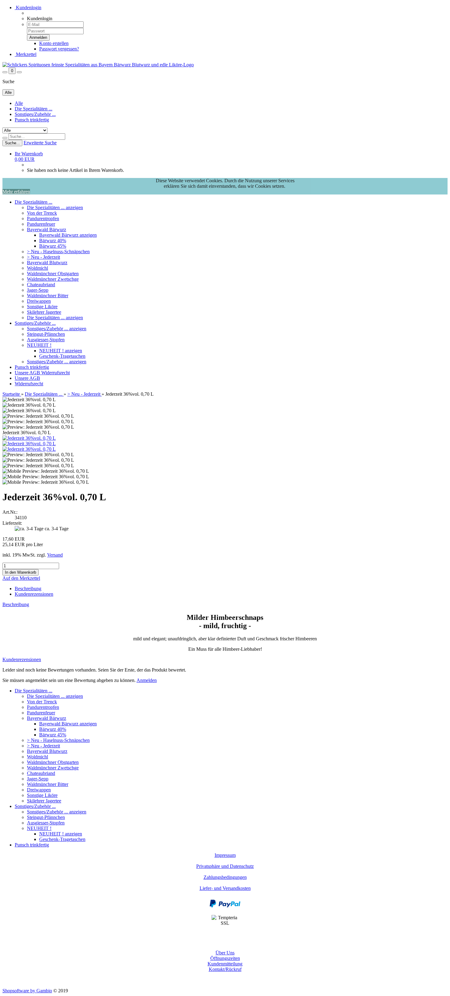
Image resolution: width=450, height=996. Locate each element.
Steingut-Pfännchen (46, 334)
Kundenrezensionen (34, 594)
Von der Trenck (42, 213)
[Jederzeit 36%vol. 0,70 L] (29, 438)
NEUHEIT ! (39, 345)
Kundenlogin (28, 7)
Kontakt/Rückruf (225, 969)
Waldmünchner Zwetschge (53, 279)
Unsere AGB (28, 372)
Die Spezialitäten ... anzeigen (55, 207)
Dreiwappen (39, 301)
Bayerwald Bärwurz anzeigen (68, 235)
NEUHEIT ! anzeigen (60, 350)
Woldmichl (37, 268)
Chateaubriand (41, 284)
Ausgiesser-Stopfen (46, 339)
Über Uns (225, 952)
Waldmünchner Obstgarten (53, 273)
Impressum (225, 855)
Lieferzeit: (12, 523)
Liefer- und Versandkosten (225, 888)
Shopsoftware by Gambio (27, 990)
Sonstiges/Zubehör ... (35, 114)
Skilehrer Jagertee (44, 312)
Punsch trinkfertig (32, 119)
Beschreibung (28, 588)
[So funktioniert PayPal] (225, 906)
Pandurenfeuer (41, 224)
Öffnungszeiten (225, 958)
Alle (19, 103)
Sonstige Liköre (42, 306)
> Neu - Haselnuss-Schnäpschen (58, 251)
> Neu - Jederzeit (43, 257)
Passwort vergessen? (59, 48)
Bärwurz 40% (52, 240)
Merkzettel (25, 54)
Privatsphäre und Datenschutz (225, 866)
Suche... (12, 143)
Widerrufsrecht (55, 372)
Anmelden (147, 680)
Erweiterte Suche (40, 142)
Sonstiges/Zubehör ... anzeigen (56, 328)
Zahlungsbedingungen (225, 877)
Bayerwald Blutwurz (47, 262)
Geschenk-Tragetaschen (62, 356)
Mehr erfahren (16, 191)
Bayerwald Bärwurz (46, 229)
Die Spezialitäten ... (33, 108)
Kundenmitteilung (225, 963)
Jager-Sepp (37, 290)
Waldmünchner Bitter (47, 295)
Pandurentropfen (43, 218)
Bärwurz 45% (52, 246)
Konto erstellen (54, 43)
